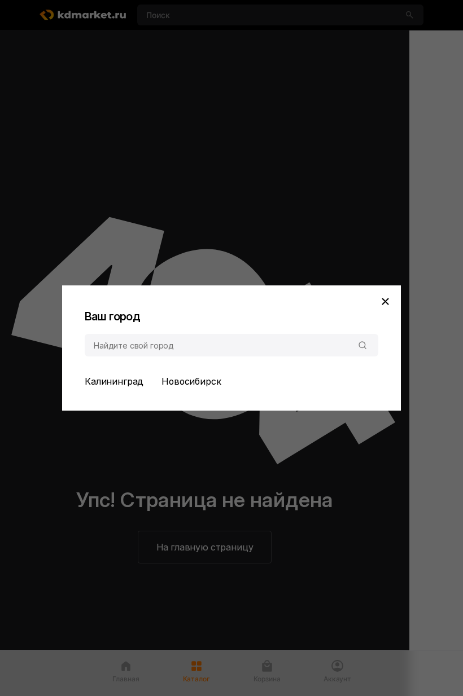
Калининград (114, 381)
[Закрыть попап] (385, 301)
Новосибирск (191, 381)
